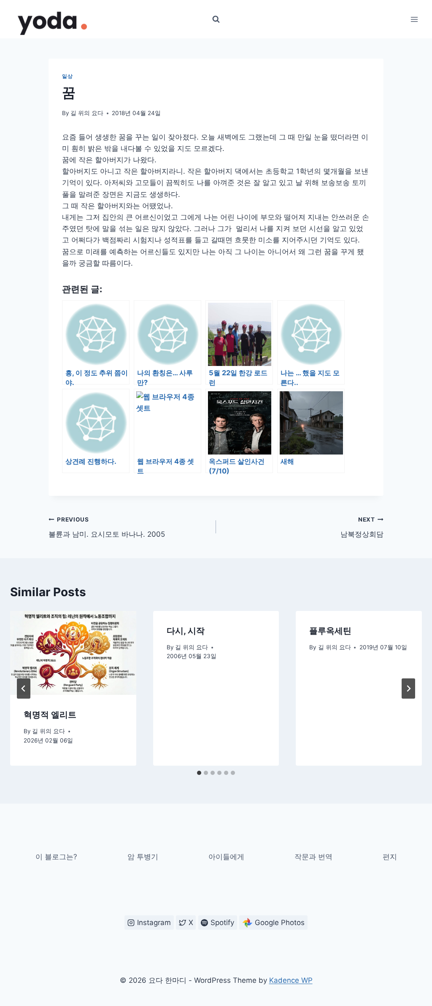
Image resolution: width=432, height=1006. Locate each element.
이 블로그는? (56, 857)
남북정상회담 (361, 527)
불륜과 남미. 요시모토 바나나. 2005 (107, 527)
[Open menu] (414, 19)
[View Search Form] (216, 19)
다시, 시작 (186, 631)
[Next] (408, 688)
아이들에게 (226, 857)
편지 (390, 857)
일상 (67, 76)
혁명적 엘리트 (50, 715)
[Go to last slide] (23, 688)
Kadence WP (291, 980)
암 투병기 (142, 857)
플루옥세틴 (330, 631)
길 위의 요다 (86, 113)
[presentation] (73, 653)
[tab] (199, 773)
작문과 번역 (313, 857)
